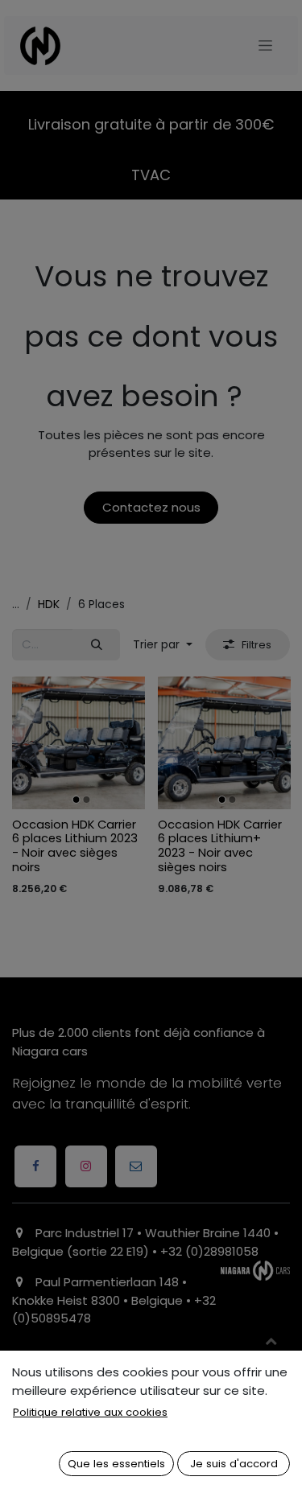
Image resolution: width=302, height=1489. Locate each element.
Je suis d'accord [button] (234, 1463)
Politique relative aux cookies (90, 1412)
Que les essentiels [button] (116, 1463)
